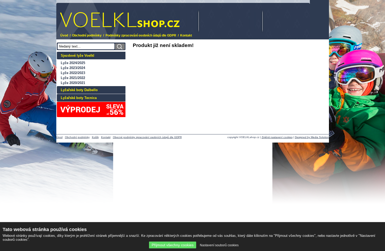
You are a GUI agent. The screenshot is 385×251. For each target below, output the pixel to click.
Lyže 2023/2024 (73, 68)
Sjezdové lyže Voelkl (77, 55)
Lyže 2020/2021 (73, 83)
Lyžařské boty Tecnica (79, 98)
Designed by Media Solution (312, 137)
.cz (94, 16)
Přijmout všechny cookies (173, 245)
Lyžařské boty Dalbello (79, 90)
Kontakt (186, 35)
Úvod (64, 35)
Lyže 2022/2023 (73, 73)
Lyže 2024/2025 (73, 63)
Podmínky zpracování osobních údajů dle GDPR (141, 35)
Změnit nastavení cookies (277, 137)
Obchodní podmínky (87, 35)
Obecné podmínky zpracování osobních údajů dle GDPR (147, 137)
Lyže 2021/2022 (73, 78)
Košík (95, 137)
